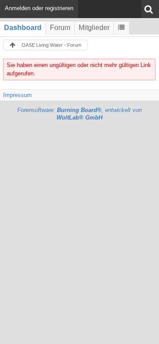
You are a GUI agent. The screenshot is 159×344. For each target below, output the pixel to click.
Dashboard (23, 27)
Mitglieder (94, 27)
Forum (60, 27)
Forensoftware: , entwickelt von (79, 114)
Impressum (17, 95)
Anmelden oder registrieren (39, 8)
